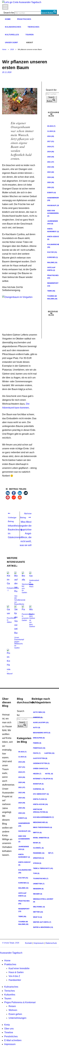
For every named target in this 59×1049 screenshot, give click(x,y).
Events (51, 192)
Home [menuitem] (7, 960)
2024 (50, 177)
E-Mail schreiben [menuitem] (12, 1040)
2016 (50, 136)
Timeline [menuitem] (8, 1032)
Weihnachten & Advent (43, 900)
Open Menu (5, 7)
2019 (50, 151)
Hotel (49, 774)
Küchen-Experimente (43, 817)
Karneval (38, 789)
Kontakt (28, 943)
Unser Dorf (11, 43)
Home (8, 19)
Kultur (52, 252)
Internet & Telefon (43, 779)
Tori (36, 873)
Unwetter (38, 884)
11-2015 (51, 131)
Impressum (38, 943)
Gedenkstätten (41, 763)
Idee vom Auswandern (24, 838)
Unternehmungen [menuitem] (17, 1018)
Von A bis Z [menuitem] (14, 976)
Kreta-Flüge (40, 799)
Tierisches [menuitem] (9, 991)
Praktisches (24, 19)
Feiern (37, 743)
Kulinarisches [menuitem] (11, 987)
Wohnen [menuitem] (13, 1010)
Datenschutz (51, 943)
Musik (37, 843)
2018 (12, 49)
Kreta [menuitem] (7, 1024)
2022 (50, 167)
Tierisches (33, 27)
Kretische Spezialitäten (40, 810)
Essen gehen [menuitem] (15, 1014)
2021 (50, 162)
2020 (50, 157)
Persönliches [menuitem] (11, 1036)
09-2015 (51, 126)
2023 (50, 172)
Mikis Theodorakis (42, 827)
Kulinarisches (13, 27)
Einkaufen (39, 738)
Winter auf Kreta (42, 922)
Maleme (52, 262)
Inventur (38, 784)
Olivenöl (38, 848)
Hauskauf (24, 831)
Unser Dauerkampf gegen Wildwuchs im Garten (19, 643)
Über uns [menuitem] (9, 1028)
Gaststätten (40, 758)
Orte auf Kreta (22, 894)
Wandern (38, 889)
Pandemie (38, 853)
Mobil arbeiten (41, 838)
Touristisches (40, 878)
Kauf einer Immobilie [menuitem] (19, 968)
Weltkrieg (39, 907)
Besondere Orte (41, 733)
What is (37, 917)
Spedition (38, 858)
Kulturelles (12, 35)
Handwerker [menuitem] (15, 980)
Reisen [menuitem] (12, 1006)
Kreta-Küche (40, 804)
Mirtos (37, 832)
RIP (50, 853)
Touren (29, 35)
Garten (49, 753)
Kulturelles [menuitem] (9, 994)
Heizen (37, 774)
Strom (37, 863)
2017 (50, 141)
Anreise (37, 717)
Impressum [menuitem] (9, 1044)
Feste (37, 753)
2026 (50, 187)
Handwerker (24, 824)
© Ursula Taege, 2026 (10, 943)
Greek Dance (40, 768)
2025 (50, 182)
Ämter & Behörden (43, 927)
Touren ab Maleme (23, 923)
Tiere (51, 291)
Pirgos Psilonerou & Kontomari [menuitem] (20, 1002)
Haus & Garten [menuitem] (16, 972)
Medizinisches (40, 822)
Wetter (38, 912)
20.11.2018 (6, 72)
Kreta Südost (24, 863)
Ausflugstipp (41, 722)
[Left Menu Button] (0, 949)
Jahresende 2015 (23, 848)
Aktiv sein (39, 712)
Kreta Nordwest (24, 856)
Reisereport (24, 910)
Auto (36, 727)
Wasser (37, 894)
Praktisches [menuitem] (10, 964)
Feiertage (39, 748)
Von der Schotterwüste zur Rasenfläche (19, 600)
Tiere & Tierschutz (43, 868)
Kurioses (23, 883)
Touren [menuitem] (7, 998)
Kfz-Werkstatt (41, 794)
